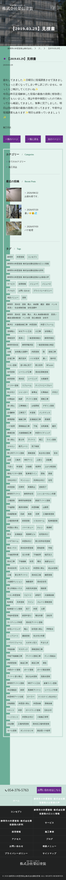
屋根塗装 (31, 453)
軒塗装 (19, 466)
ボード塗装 (28, 669)
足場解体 (11, 412)
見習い (21, 338)
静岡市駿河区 (27, 345)
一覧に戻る (33, 139)
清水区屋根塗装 (41, 372)
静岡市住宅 (28, 494)
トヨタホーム (39, 521)
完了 (28, 609)
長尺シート (23, 446)
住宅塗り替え (37, 629)
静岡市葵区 (49, 338)
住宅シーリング (13, 629)
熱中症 (53, 358)
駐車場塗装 (53, 521)
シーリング (32, 378)
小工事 (38, 331)
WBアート (28, 460)
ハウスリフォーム (14, 642)
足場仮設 (18, 534)
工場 (9, 575)
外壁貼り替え (12, 527)
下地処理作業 (12, 554)
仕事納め (44, 392)
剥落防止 (31, 487)
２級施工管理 (42, 717)
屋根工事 (44, 399)
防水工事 (11, 561)
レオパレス (25, 568)
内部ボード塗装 (13, 669)
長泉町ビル (30, 534)
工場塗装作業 (12, 521)
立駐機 (48, 460)
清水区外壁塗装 (26, 548)
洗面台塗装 (45, 676)
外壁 (35, 609)
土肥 (43, 609)
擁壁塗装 (48, 575)
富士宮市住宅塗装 (42, 541)
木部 (20, 710)
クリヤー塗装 (12, 385)
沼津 (37, 514)
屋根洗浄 (11, 338)
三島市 (17, 460)
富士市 (21, 439)
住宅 (50, 480)
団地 (43, 473)
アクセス (11, 290)
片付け (55, 392)
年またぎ (44, 642)
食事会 (34, 392)
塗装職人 (11, 331)
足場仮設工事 (35, 419)
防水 (9, 534)
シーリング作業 (51, 690)
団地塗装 (41, 548)
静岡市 (10, 257)
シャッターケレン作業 (46, 494)
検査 (30, 514)
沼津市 (21, 487)
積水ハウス (12, 548)
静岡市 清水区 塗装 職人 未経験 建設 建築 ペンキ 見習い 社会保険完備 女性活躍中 (33, 306)
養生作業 (39, 615)
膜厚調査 (11, 419)
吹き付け (11, 392)
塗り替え (11, 405)
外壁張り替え (39, 568)
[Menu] (59, 7)
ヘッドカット (12, 717)
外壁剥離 (35, 507)
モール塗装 (12, 730)
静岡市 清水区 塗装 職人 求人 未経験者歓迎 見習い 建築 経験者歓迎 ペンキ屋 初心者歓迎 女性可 (32, 316)
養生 (39, 561)
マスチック (23, 649)
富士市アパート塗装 (15, 453)
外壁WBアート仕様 (15, 696)
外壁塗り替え (24, 703)
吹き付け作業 (39, 636)
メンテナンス (44, 412)
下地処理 (37, 554)
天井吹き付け (39, 480)
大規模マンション (14, 581)
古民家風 (44, 426)
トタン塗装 (12, 365)
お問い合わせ (24, 290)
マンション (25, 480)
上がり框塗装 (50, 466)
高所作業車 (23, 507)
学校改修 (11, 649)
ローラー (30, 696)
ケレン (40, 527)
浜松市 (49, 615)
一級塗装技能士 (34, 338)
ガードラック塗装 (33, 710)
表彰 (45, 663)
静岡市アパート (13, 494)
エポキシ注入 (31, 642)
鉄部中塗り (26, 615)
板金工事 (24, 663)
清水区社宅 (12, 568)
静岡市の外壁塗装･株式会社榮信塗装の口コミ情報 (28, 263)
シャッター (23, 392)
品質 (9, 460)
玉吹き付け (12, 480)
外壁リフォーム (47, 324)
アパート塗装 (31, 399)
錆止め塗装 (53, 568)
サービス (11, 284)
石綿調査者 (12, 514)
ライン (30, 602)
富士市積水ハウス (14, 588)
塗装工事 (52, 351)
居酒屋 (47, 419)
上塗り (39, 460)
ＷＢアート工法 (25, 331)
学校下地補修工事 (14, 656)
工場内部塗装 (23, 724)
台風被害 (44, 378)
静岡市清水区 (12, 345)
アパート (31, 439)
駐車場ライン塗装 (14, 609)
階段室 (43, 588)
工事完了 (22, 412)
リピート (27, 595)
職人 (26, 629)
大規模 (29, 466)
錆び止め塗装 (31, 676)
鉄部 (22, 690)
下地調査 (11, 507)
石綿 (22, 514)
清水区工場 (36, 575)
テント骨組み (50, 656)
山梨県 (45, 507)
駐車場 (10, 602)
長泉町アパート (34, 690)
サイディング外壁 (14, 622)
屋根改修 (48, 703)
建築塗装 (26, 636)
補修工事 (22, 419)
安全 (56, 453)
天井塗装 (20, 602)
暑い (45, 358)
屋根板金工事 (24, 426)
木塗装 (32, 412)
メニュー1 (34, 284)
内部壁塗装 (12, 663)
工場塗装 (11, 500)
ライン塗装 (51, 439)
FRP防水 (50, 629)
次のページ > (54, 139)
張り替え (11, 439)
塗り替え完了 (25, 365)
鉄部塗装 (11, 378)
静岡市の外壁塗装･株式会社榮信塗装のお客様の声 (28, 277)
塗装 (24, 297)
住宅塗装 (11, 372)
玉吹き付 (48, 710)
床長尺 (38, 595)
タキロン (11, 446)
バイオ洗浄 (34, 358)
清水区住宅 (41, 581)
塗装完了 (43, 487)
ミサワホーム (12, 541)
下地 (35, 426)
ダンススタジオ (26, 730)
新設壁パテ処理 (43, 730)
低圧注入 (48, 554)
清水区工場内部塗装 (41, 724)
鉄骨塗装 (26, 521)
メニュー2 (46, 284)
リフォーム (26, 385)
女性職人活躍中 (21, 351)
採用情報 (22, 284)
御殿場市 (29, 581)
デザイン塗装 (48, 405)
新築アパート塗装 (42, 500)
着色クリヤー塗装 (14, 473)
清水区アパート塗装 (34, 622)
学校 (50, 548)
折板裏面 (11, 703)
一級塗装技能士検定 (45, 345)
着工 (41, 439)
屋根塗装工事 (37, 649)
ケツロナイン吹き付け (47, 696)
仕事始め (11, 399)
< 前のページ (12, 139)
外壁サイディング (42, 433)
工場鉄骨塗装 (48, 514)
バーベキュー (27, 527)
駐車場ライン (31, 473)
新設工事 (35, 663)
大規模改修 (49, 595)
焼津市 (38, 466)
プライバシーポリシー (42, 290)
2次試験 (10, 724)
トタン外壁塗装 (13, 595)
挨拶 (20, 399)
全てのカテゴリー (17, 161)
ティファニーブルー (43, 385)
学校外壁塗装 (12, 615)
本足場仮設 (12, 690)
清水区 (21, 378)
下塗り (10, 466)
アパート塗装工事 (33, 656)
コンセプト (32, 257)
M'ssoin (50, 365)
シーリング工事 (25, 372)
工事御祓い (23, 405)
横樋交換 (11, 433)
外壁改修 (37, 703)
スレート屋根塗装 (44, 602)
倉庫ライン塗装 (50, 683)
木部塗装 (11, 487)
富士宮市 (39, 365)
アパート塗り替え (14, 676)
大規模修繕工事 (25, 433)
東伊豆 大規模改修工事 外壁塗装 (22, 324)
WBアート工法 (34, 683)
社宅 (31, 561)
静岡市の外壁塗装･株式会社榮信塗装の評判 (25, 270)
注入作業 (26, 554)
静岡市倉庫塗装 (25, 500)
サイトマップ (49, 853)
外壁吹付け (26, 541)
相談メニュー (12, 297)
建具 (54, 426)
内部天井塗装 (31, 588)
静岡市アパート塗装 (15, 683)
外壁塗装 (20, 257)
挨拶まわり (49, 561)
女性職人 (48, 331)
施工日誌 (7, 127)
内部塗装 (35, 351)
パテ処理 (11, 426)
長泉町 (49, 527)
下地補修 (22, 561)
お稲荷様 (35, 405)
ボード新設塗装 (43, 669)
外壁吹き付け (27, 717)
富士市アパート (21, 575)
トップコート (12, 636)
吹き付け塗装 (44, 453)
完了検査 (35, 446)
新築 (50, 473)
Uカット (10, 710)
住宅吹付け (43, 534)
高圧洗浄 (22, 358)
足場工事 (11, 358)
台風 (9, 351)
